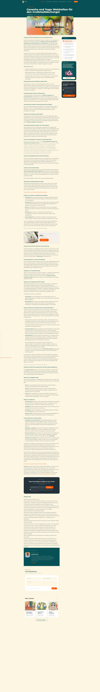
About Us (69, 1)
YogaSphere (49, 1)
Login (76, 1)
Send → (54, 588)
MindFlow (55, 1)
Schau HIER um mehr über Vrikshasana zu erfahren (35, 192)
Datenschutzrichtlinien (47, 473)
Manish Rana (30, 14)
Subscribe (69, 95)
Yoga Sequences (62, 1)
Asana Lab (43, 1)
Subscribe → (49, 487)
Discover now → (69, 78)
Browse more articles (42, 620)
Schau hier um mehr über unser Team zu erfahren (35, 463)
